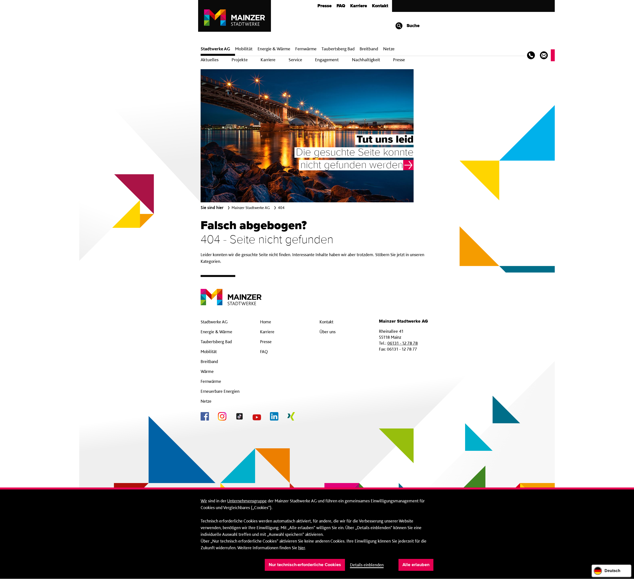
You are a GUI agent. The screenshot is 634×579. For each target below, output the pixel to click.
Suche (412, 26)
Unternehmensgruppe (247, 500)
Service (295, 59)
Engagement (327, 59)
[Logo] (231, 293)
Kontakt (380, 6)
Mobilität (244, 49)
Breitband (209, 361)
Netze (389, 49)
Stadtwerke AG (215, 49)
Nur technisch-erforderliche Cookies (305, 565)
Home (265, 321)
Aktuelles (209, 59)
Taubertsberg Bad (338, 49)
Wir (204, 500)
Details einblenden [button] (367, 564)
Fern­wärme (306, 49)
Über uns (327, 331)
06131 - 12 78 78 (402, 343)
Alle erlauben (415, 565)
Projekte (240, 59)
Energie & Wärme (274, 49)
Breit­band (369, 49)
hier (301, 547)
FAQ (341, 6)
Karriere (358, 6)
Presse (324, 6)
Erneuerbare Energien (220, 391)
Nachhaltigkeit (366, 59)
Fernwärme (211, 381)
